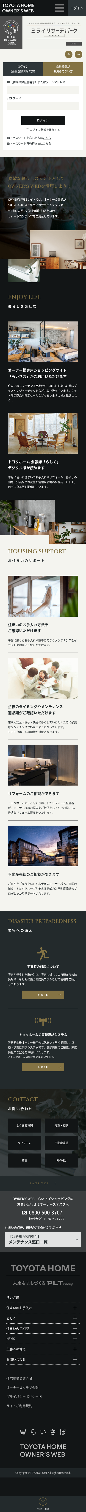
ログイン (76, 8)
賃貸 (24, 1160)
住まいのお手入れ (19, 1307)
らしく (11, 1318)
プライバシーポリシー (22, 1396)
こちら (47, 138)
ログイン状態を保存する (44, 130)
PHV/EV (61, 1160)
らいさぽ (12, 1297)
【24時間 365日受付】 (27, 1239)
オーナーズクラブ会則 (22, 1387)
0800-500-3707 (45, 1212)
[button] (78, 54)
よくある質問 (24, 1125)
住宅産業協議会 (17, 1378)
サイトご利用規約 (19, 1405)
